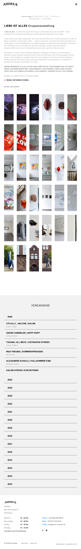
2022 (10, 403)
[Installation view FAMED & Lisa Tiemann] (47, 257)
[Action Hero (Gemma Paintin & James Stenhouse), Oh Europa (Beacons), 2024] (47, 136)
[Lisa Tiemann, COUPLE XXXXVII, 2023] (72, 166)
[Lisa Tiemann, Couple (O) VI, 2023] (9, 257)
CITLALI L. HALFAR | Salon (20, 323)
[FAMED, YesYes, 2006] (9, 166)
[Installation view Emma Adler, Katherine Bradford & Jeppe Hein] (72, 226)
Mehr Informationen (18, 80)
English (33, 543)
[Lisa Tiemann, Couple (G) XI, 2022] (21, 226)
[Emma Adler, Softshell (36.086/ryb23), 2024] (47, 106)
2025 (10, 379)
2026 (10, 316)
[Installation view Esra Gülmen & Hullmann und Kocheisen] (34, 136)
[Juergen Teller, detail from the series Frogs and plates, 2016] (34, 226)
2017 (10, 443)
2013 (10, 475)
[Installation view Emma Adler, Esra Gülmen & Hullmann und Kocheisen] (34, 166)
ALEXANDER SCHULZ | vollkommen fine (28, 360)
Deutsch (24, 543)
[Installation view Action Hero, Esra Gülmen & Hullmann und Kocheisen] (59, 136)
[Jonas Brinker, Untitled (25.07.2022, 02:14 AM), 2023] (9, 106)
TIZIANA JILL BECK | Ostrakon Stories (28, 342)
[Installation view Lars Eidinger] (47, 196)
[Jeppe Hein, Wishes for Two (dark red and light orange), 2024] (59, 166)
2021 (10, 411)
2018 (10, 435)
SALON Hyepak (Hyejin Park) (22, 370)
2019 (10, 427)
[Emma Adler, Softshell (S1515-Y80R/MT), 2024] (34, 196)
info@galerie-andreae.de (56, 524)
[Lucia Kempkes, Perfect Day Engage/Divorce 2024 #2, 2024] (9, 196)
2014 (10, 467)
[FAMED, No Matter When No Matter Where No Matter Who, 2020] (21, 257)
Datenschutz (71, 544)
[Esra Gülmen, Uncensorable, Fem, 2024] (21, 166)
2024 (10, 387)
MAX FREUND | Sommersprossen (24, 351)
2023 (10, 395)
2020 (10, 419)
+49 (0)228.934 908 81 (55, 518)
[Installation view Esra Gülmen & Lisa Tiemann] (21, 196)
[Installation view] (72, 136)
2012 (10, 483)
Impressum (60, 544)
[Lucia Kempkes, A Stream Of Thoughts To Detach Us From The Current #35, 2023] (59, 196)
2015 (10, 459)
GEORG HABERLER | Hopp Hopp (23, 332)
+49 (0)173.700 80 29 (54, 521)
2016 (10, 451)
